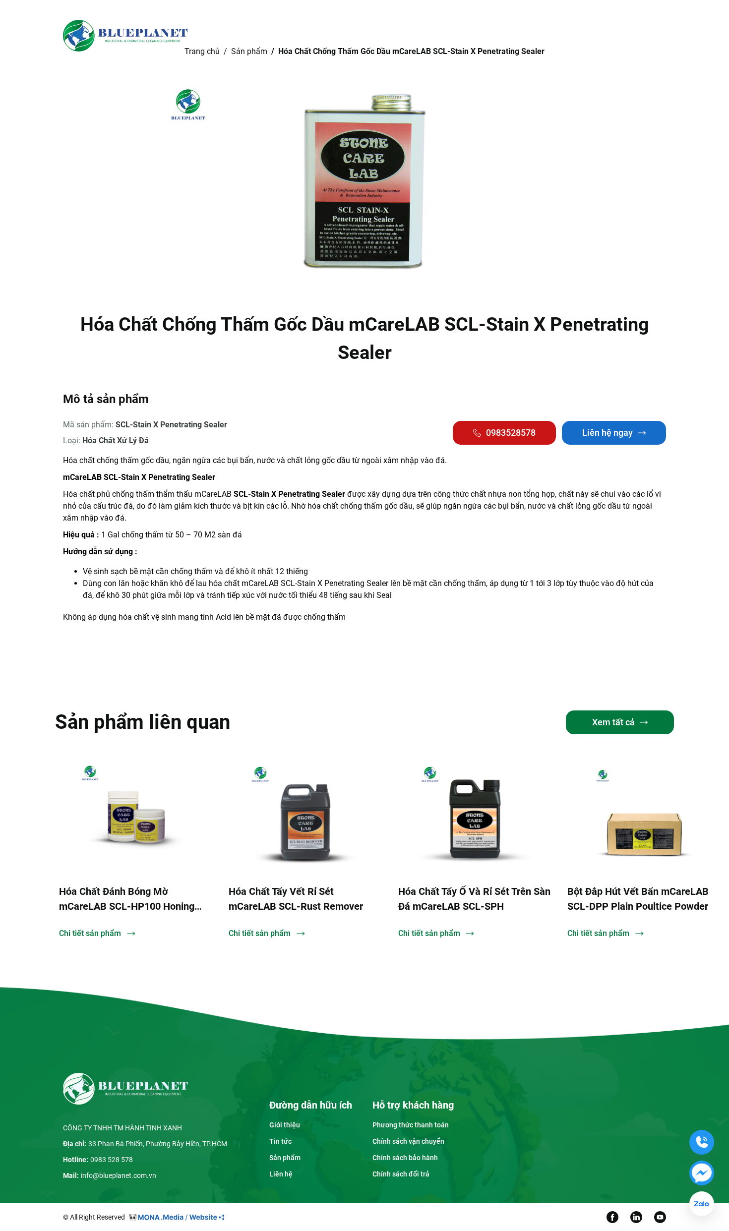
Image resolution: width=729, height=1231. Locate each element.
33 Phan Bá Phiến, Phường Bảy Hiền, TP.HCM (157, 1144)
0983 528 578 (111, 1160)
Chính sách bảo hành (405, 1158)
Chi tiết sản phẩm (90, 933)
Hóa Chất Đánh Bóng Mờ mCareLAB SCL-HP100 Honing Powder (126, 899)
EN (597, 35)
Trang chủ (255, 35)
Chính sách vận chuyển (408, 1141)
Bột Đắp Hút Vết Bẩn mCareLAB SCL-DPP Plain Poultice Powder (638, 898)
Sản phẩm (363, 35)
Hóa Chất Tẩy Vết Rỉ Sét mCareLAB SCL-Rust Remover (296, 898)
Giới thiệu (305, 35)
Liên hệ (463, 35)
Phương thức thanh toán (410, 1125)
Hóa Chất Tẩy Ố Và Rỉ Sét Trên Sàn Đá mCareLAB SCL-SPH (474, 898)
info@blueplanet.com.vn (118, 1175)
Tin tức (415, 35)
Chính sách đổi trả (400, 1174)
